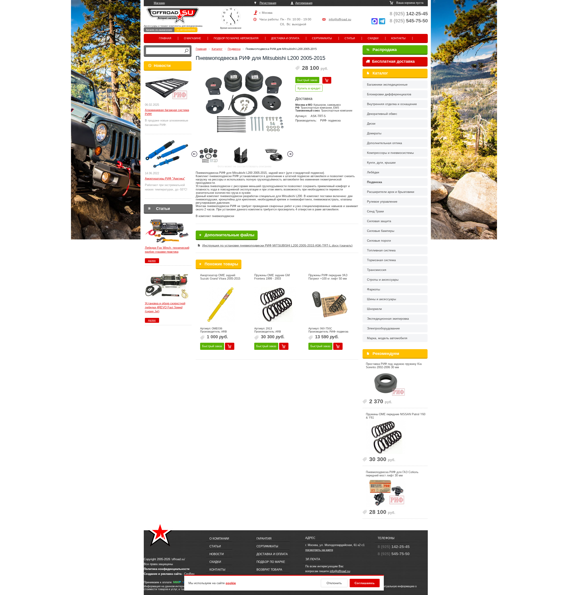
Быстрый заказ (307, 80)
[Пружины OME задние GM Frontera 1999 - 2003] (275, 304)
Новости (162, 65)
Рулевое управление (382, 201)
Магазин (159, 3)
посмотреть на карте (319, 550)
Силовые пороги (379, 240)
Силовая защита (379, 221)
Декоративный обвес (382, 113)
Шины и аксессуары (381, 299)
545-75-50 (409, 20)
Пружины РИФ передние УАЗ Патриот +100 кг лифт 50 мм (327, 277)
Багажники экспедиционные (387, 84)
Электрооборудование (383, 328)
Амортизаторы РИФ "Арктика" (165, 178)
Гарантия (263, 538)
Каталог (380, 73)
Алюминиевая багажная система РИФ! (167, 112)
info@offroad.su (340, 19)
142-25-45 (409, 13)
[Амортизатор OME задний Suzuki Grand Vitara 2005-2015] (221, 304)
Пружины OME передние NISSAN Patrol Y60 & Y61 (395, 416)
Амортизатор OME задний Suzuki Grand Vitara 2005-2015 (220, 277)
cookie (231, 583)
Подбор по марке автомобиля (236, 38)
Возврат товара (269, 569)
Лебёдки (373, 172)
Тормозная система (381, 260)
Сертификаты (322, 38)
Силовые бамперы (380, 231)
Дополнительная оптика (384, 143)
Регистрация (268, 3)
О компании (219, 538)
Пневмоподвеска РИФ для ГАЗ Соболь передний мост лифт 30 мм (392, 473)
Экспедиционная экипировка (388, 318)
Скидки (373, 38)
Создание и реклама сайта (162, 573)
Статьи (350, 38)
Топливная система (381, 250)
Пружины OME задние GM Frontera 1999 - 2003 (272, 277)
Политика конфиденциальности (166, 569)
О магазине (192, 38)
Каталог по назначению (159, 29)
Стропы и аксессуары (382, 279)
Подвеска (374, 182)
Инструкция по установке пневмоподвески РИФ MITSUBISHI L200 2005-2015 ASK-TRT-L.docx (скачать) (277, 245)
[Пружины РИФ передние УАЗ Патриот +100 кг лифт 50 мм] (329, 304)
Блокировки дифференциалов (389, 94)
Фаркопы (373, 289)
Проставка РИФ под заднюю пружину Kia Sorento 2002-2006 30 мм (394, 365)
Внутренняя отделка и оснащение (392, 104)
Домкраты (374, 133)
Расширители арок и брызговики (390, 192)
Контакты (398, 38)
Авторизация (303, 3)
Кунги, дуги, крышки (381, 162)
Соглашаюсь (365, 583)
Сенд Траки (375, 211)
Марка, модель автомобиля (387, 338)
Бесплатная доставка (393, 61)
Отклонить (334, 583)
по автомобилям (186, 29)
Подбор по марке (270, 562)
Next (290, 154)
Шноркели (374, 309)
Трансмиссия (376, 270)
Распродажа (382, 49)
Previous (194, 154)
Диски (371, 123)
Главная (165, 38)
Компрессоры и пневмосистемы (390, 153)
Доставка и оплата (285, 38)
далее (152, 260)
